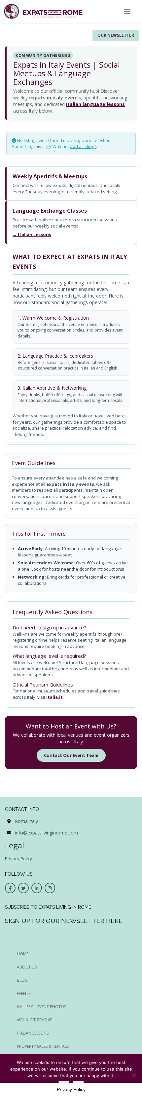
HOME (22, 954)
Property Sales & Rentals (43, 1046)
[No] (133, 1075)
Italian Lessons (33, 1033)
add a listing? (83, 146)
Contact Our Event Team (71, 755)
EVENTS (23, 993)
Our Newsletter (115, 35)
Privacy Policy (18, 859)
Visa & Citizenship (35, 1020)
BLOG (22, 980)
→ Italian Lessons (32, 234)
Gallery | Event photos (41, 1006)
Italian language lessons (95, 104)
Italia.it (54, 697)
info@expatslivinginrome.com (46, 833)
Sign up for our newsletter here (64, 920)
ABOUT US (27, 967)
